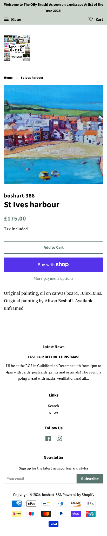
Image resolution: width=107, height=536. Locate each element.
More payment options (53, 278)
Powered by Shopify (78, 494)
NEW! (53, 412)
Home (8, 77)
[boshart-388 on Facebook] (48, 439)
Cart (99, 19)
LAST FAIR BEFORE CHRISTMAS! (53, 357)
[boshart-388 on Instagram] (59, 439)
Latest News (53, 347)
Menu (15, 19)
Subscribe (90, 479)
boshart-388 (51, 494)
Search (53, 405)
